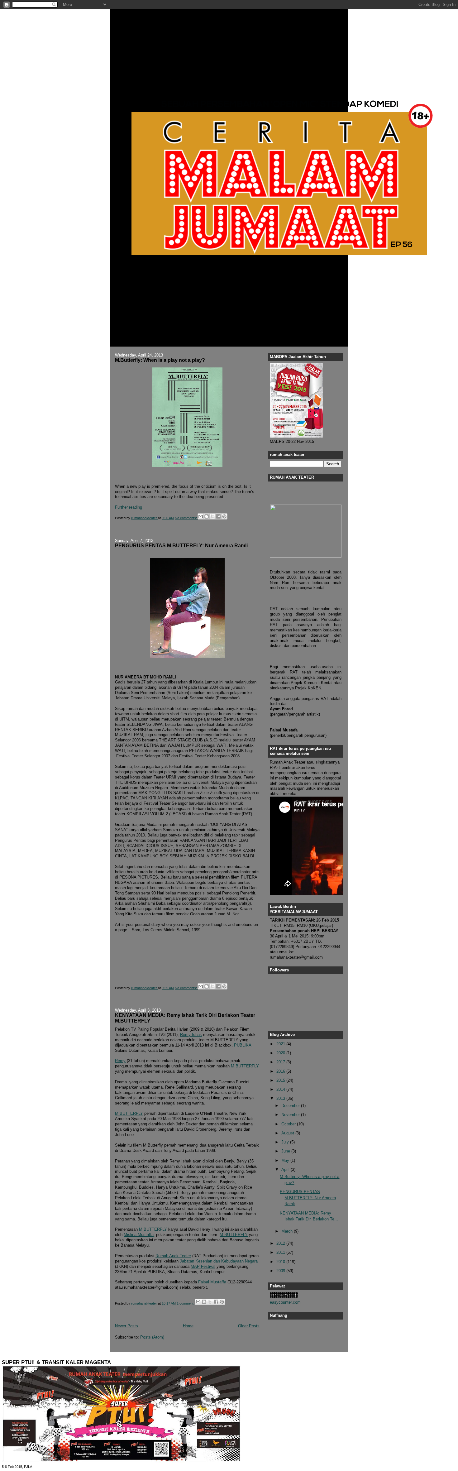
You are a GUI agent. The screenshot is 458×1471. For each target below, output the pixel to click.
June (286, 1151)
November (291, 1114)
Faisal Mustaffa (212, 1282)
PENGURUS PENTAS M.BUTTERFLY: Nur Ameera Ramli (181, 545)
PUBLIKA (242, 1045)
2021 (281, 1044)
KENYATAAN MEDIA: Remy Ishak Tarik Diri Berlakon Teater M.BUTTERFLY (185, 1017)
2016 (281, 1071)
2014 (281, 1089)
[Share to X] (212, 516)
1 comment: (186, 1303)
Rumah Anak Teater (173, 1255)
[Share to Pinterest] (224, 516)
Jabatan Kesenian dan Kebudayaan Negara (219, 1261)
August (288, 1133)
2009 (281, 1270)
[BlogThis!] (206, 516)
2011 (281, 1252)
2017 (281, 1062)
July (285, 1142)
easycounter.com (285, 1302)
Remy (120, 1060)
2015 (281, 1080)
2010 (281, 1261)
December (291, 1105)
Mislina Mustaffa (139, 1234)
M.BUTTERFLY (245, 1066)
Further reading (128, 507)
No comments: (186, 518)
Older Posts (249, 1326)
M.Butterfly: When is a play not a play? (160, 360)
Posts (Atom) (152, 1337)
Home (188, 1326)
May (285, 1160)
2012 (281, 1243)
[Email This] (201, 516)
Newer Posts (126, 1326)
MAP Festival (203, 1266)
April (286, 1169)
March (287, 1231)
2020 (281, 1053)
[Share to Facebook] (218, 516)
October (289, 1124)
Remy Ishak (191, 1034)
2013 (281, 1098)
